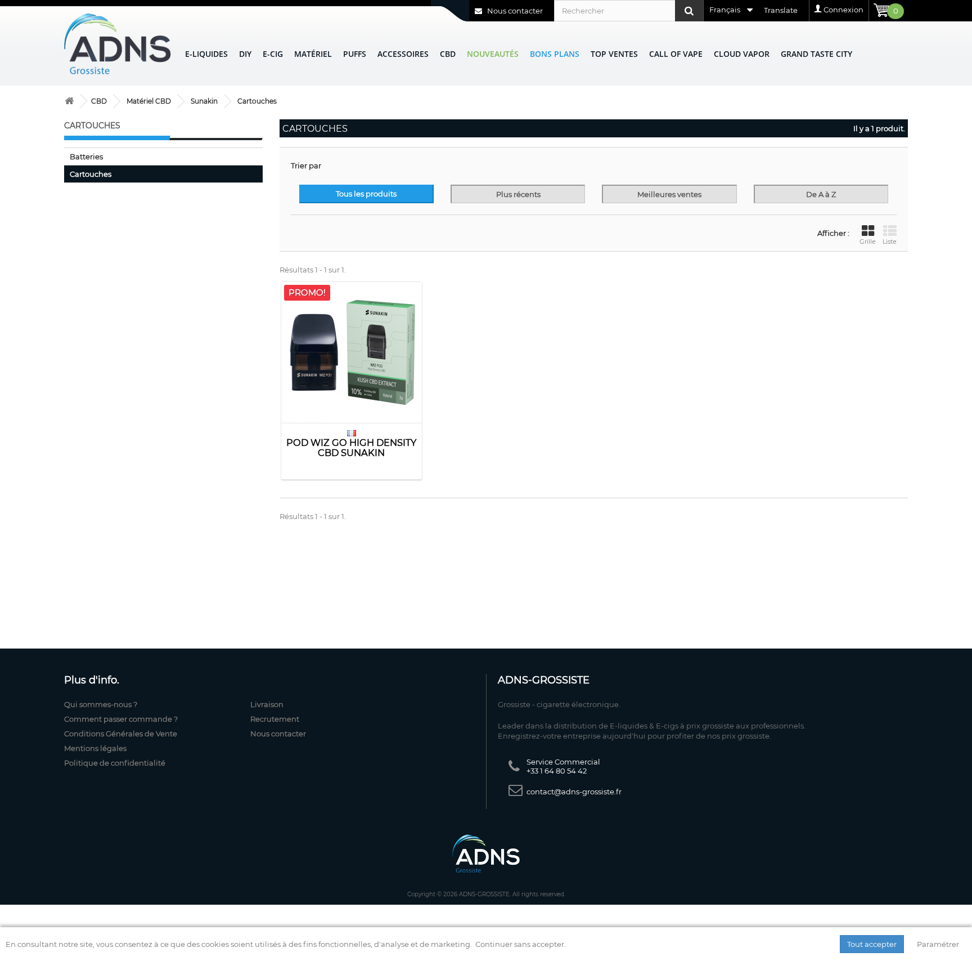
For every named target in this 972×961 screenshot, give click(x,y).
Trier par (306, 165)
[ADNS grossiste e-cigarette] (69, 101)
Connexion (843, 9)
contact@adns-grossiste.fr (574, 791)
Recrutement (274, 718)
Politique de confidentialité (114, 762)
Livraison (267, 704)
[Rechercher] (689, 10)
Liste (890, 241)
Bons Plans (554, 53)
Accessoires (403, 53)
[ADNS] (117, 43)
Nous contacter (514, 10)
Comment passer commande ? (121, 718)
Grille (868, 241)
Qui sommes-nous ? (100, 704)
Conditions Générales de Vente (120, 733)
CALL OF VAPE (676, 53)
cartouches (90, 173)
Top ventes (614, 53)
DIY (245, 53)
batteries (86, 156)
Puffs (354, 53)
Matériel (313, 53)
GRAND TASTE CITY (816, 53)
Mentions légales (95, 748)
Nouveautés (493, 53)
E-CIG (273, 53)
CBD (448, 53)
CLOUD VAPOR (742, 53)
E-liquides (206, 53)
